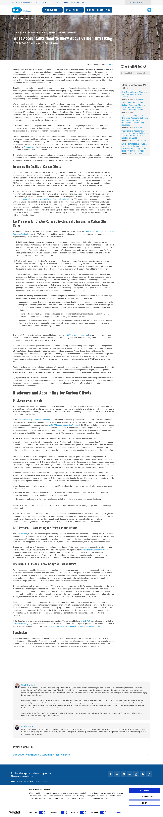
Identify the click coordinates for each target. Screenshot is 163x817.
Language (47, 2)
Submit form (149, 10)
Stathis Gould (20, 43)
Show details (115, 813)
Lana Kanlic (138, 154)
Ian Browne (138, 128)
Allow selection (144, 797)
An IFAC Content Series (25, 18)
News (57, 2)
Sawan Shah (138, 99)
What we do (73, 10)
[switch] (64, 812)
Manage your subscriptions (21, 776)
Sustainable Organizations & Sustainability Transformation (44, 33)
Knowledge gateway (98, 10)
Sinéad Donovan (140, 141)
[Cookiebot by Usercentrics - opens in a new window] (14, 812)
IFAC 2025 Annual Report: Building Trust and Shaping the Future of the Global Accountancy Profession (133, 106)
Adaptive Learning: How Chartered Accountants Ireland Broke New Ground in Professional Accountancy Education (134, 120)
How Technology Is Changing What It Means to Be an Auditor (134, 94)
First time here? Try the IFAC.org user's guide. (29, 781)
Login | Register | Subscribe (74, 2)
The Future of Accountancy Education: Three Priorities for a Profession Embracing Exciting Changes (134, 134)
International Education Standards (25, 2)
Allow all (144, 790)
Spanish (111, 64)
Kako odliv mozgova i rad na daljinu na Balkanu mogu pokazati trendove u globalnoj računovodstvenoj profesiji (134, 147)
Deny (144, 803)
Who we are (52, 10)
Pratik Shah (35, 43)
